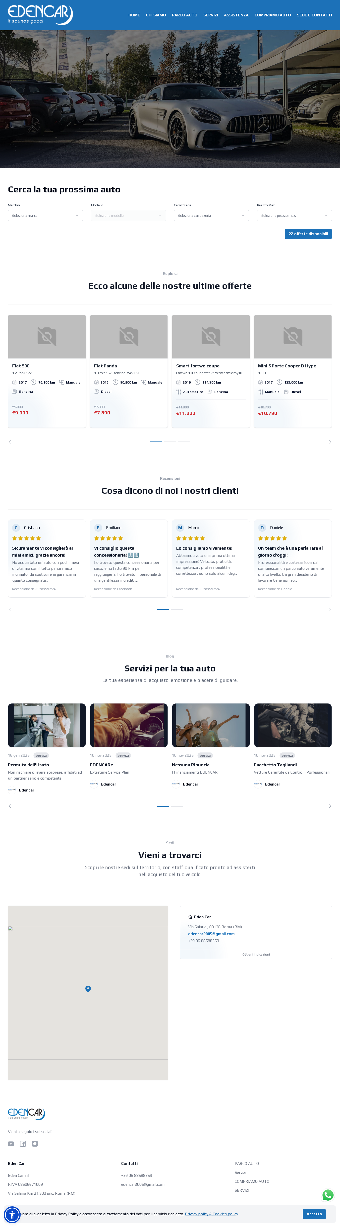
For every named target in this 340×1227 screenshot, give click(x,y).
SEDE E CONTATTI (314, 15)
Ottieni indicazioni (256, 954)
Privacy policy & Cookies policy (211, 1214)
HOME (134, 15)
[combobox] (45, 215)
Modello (97, 205)
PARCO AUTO (184, 15)
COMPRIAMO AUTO (273, 15)
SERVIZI (210, 15)
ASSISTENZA (236, 15)
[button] (88, 989)
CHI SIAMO (156, 15)
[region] (170, 379)
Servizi (240, 1172)
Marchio (14, 205)
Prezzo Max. (266, 205)
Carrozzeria (182, 205)
